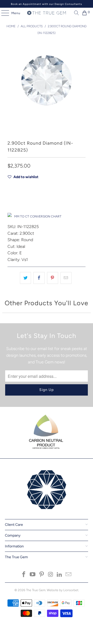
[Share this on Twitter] (25, 278)
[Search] (75, 13)
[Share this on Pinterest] (52, 278)
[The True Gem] (46, 13)
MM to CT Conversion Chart (37, 216)
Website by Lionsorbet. (63, 590)
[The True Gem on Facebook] (24, 575)
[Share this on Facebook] (38, 278)
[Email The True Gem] (69, 575)
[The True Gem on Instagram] (51, 575)
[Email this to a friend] (66, 278)
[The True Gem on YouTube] (33, 575)
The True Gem (35, 590)
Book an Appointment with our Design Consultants (46, 4)
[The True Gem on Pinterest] (42, 575)
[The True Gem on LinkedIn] (60, 575)
